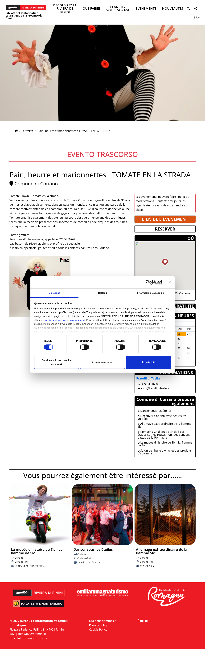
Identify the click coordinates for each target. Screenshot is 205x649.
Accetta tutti (148, 362)
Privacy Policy (98, 625)
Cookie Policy (98, 629)
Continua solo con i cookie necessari (56, 362)
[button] (188, 9)
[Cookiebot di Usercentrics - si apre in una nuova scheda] (148, 282)
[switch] (84, 347)
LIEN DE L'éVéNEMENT (165, 219)
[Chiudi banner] (170, 282)
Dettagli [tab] (102, 292)
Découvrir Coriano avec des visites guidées (162, 417)
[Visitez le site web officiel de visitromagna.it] (166, 596)
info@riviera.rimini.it (32, 634)
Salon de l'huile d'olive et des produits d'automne (165, 452)
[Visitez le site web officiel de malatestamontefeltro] (38, 605)
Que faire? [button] (91, 9)
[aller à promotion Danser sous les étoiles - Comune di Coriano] (102, 514)
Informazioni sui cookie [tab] (150, 292)
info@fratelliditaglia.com (157, 388)
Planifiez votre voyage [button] (118, 8)
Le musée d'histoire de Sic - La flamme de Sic (165, 444)
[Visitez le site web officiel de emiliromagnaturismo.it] (102, 593)
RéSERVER (165, 229)
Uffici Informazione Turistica (28, 638)
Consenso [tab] (54, 292)
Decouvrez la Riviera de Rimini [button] (65, 9)
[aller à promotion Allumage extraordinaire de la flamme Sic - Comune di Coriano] (165, 514)
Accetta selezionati (102, 362)
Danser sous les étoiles (155, 410)
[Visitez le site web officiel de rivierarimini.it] (38, 590)
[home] (16, 131)
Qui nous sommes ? (102, 621)
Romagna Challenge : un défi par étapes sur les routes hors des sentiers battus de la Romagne (164, 434)
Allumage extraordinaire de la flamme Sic (164, 425)
